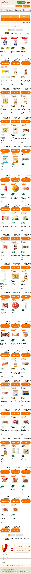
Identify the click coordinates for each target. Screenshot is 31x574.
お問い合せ (4, 562)
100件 (15, 33)
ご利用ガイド (4, 559)
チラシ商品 (10, 10)
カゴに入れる (5, 63)
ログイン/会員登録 (21, 2)
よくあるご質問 (5, 557)
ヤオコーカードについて (20, 546)
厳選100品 (18, 10)
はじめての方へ (5, 554)
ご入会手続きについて (20, 550)
